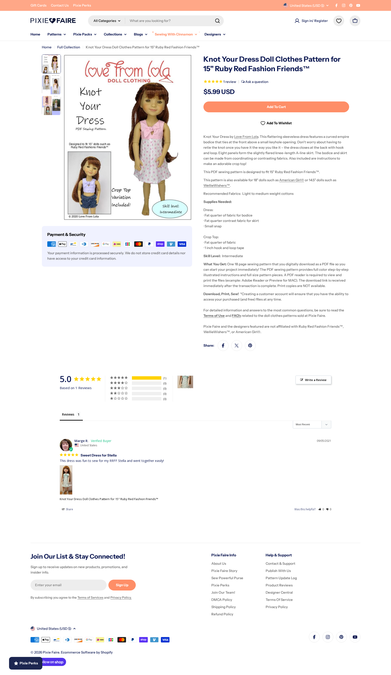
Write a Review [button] (316, 380)
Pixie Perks (82, 5)
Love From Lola (246, 136)
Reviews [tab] (68, 414)
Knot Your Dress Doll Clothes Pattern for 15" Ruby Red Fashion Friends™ (109, 499)
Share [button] (69, 509)
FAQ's (236, 315)
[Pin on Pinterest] (250, 345)
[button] (321, 509)
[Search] (217, 21)
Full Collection (68, 47)
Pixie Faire (51, 652)
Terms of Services (90, 597)
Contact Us (60, 5)
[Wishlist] (338, 20)
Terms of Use (214, 315)
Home (47, 47)
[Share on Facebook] (223, 345)
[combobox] (156, 20)
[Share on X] (236, 345)
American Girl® (291, 180)
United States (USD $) (307, 5)
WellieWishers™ (216, 185)
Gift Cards (38, 5)
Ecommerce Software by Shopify (87, 652)
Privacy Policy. (121, 597)
